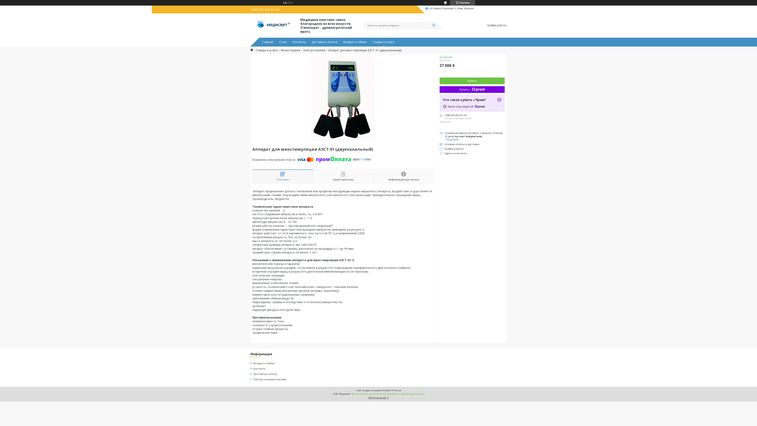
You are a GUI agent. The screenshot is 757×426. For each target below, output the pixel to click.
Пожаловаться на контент (369, 394)
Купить (472, 81)
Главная (267, 42)
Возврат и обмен (354, 42)
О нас (283, 42)
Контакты (299, 42)
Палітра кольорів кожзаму (269, 379)
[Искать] (434, 25)
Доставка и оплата (324, 42)
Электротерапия (314, 50)
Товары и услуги (383, 42)
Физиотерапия (290, 50)
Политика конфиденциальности (405, 394)
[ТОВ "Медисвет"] (273, 25)
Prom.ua (396, 390)
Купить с (465, 89)
